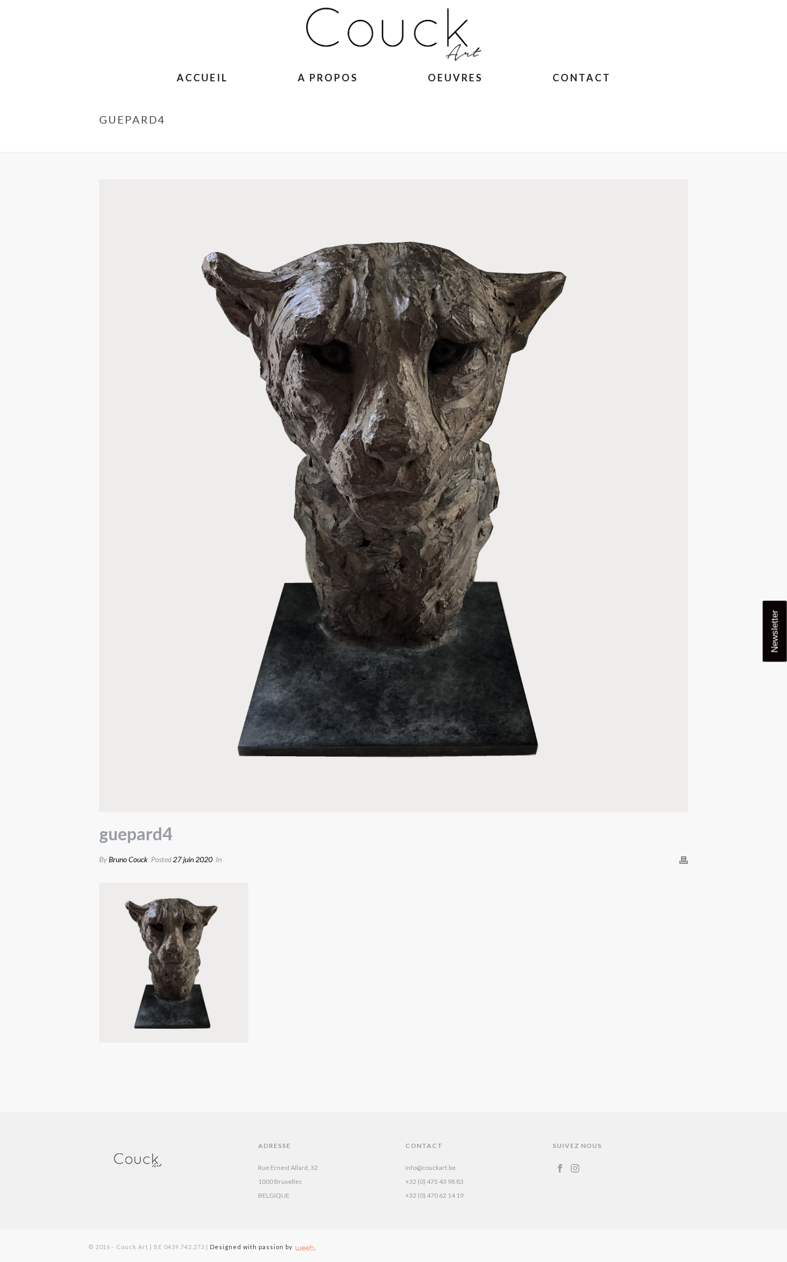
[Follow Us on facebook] (560, 1169)
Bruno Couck (128, 859)
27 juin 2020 (193, 859)
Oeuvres (455, 77)
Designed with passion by (252, 1246)
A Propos (328, 77)
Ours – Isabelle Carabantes (592, 142)
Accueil (202, 77)
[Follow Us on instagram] (575, 1169)
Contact (582, 77)
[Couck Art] (393, 32)
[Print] (683, 859)
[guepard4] (393, 495)
